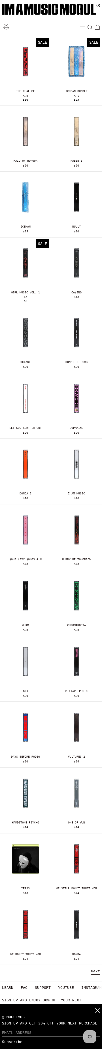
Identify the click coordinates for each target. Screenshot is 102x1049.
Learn (7, 987)
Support (43, 987)
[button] (90, 27)
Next (95, 971)
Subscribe (12, 1042)
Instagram (91, 987)
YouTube (66, 987)
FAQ (24, 987)
